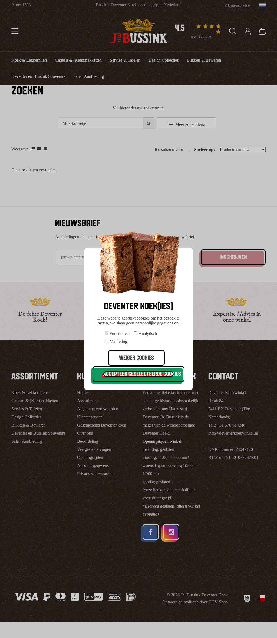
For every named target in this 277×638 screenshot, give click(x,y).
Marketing (118, 341)
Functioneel (120, 333)
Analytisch (147, 333)
